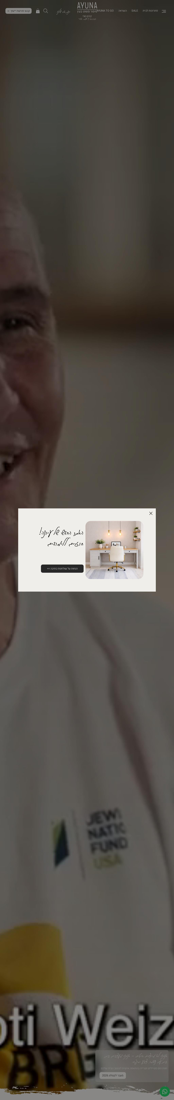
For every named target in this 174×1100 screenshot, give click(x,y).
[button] (150, 513)
